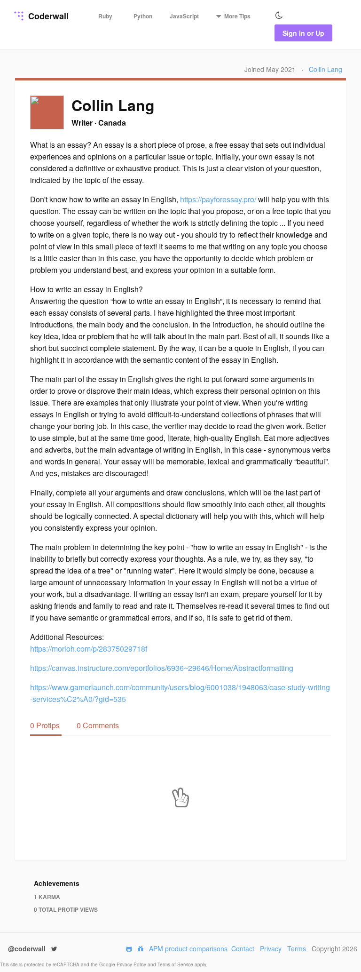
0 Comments (98, 725)
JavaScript (184, 16)
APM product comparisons (188, 948)
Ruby (105, 16)
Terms (296, 948)
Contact (242, 948)
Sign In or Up (303, 33)
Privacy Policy (132, 964)
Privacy (271, 948)
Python (142, 16)
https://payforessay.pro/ (218, 199)
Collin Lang (325, 69)
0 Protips (46, 725)
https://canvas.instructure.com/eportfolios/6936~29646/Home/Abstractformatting (161, 667)
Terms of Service (176, 964)
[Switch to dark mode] (279, 15)
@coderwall (27, 948)
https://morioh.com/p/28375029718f (88, 648)
